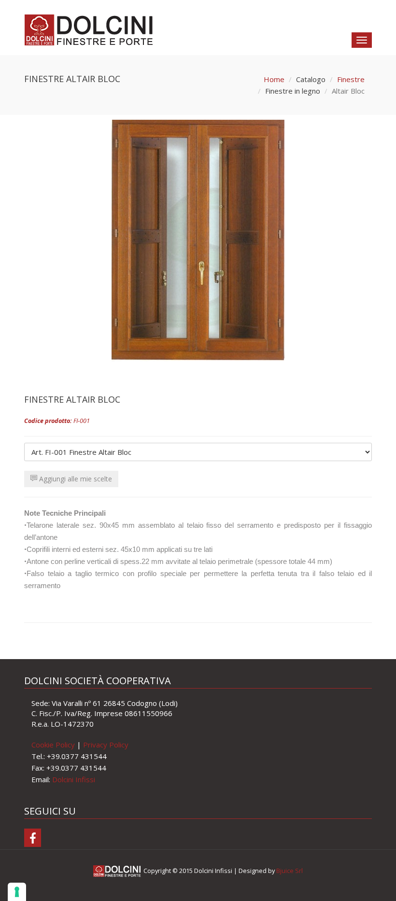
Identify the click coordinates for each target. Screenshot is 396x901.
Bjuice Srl (289, 870)
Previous (38, 238)
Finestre (351, 79)
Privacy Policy (105, 744)
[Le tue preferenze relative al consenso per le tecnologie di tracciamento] (17, 892)
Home (274, 79)
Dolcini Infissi (73, 779)
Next (357, 238)
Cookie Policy (53, 744)
